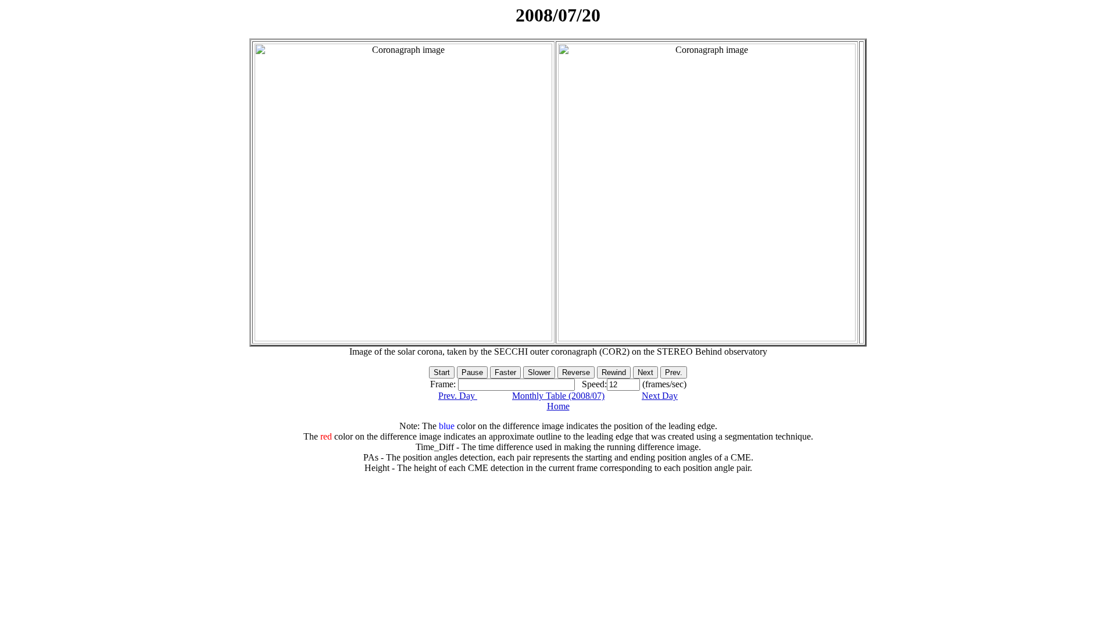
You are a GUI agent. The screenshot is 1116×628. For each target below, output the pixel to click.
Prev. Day (457, 396)
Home (558, 406)
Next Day (660, 396)
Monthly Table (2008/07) (558, 396)
